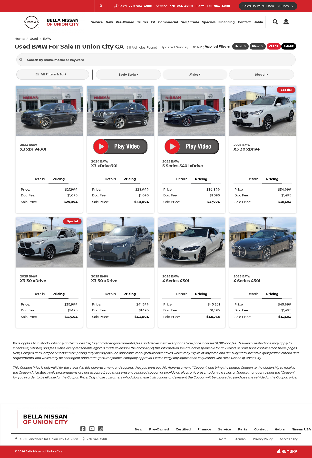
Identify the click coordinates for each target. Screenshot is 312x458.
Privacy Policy (263, 439)
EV (153, 22)
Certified (183, 429)
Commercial (168, 22)
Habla (258, 22)
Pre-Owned (125, 22)
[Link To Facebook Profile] (83, 428)
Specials (208, 22)
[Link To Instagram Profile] (101, 428)
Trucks (142, 22)
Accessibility (288, 439)
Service (224, 429)
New (109, 22)
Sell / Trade (190, 22)
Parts (242, 429)
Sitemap (240, 439)
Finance (204, 429)
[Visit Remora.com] (287, 452)
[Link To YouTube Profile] (92, 428)
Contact (244, 22)
